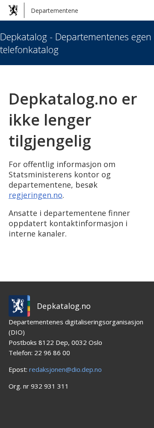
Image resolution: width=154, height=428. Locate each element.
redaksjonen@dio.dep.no (65, 369)
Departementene (54, 10)
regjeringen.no (35, 195)
